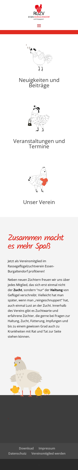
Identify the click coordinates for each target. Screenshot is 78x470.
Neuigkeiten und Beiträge (39, 82)
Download (26, 448)
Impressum (47, 448)
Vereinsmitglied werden (48, 453)
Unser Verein (39, 202)
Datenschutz (17, 453)
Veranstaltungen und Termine (39, 143)
